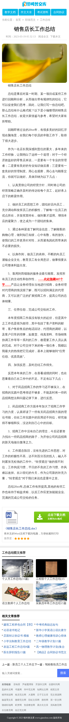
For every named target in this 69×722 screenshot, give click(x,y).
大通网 (31, 694)
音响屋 (16, 684)
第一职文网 (55, 700)
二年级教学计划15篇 (48, 641)
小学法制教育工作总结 (17, 641)
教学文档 (10, 12)
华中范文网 (29, 689)
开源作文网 (41, 684)
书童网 (18, 689)
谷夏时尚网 (54, 684)
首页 (18, 19)
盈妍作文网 (7, 689)
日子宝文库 (42, 694)
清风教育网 (55, 705)
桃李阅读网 (7, 694)
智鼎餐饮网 (29, 705)
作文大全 (26, 12)
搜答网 (45, 700)
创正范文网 (20, 710)
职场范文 (30, 19)
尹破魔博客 (27, 684)
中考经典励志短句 (47, 624)
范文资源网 (55, 694)
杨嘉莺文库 (7, 700)
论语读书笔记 (11, 630)
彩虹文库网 (33, 700)
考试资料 (42, 12)
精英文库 (54, 689)
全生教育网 (7, 710)
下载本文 (55, 36)
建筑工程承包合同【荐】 (18, 624)
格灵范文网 (20, 694)
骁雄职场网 (7, 705)
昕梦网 (18, 705)
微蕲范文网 (20, 700)
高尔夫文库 (42, 705)
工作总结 (45, 19)
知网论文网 (42, 689)
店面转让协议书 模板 (16, 635)
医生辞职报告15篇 (14, 652)
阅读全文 (43, 36)
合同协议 (58, 12)
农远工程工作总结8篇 (16, 646)
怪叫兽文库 (29, 717)
